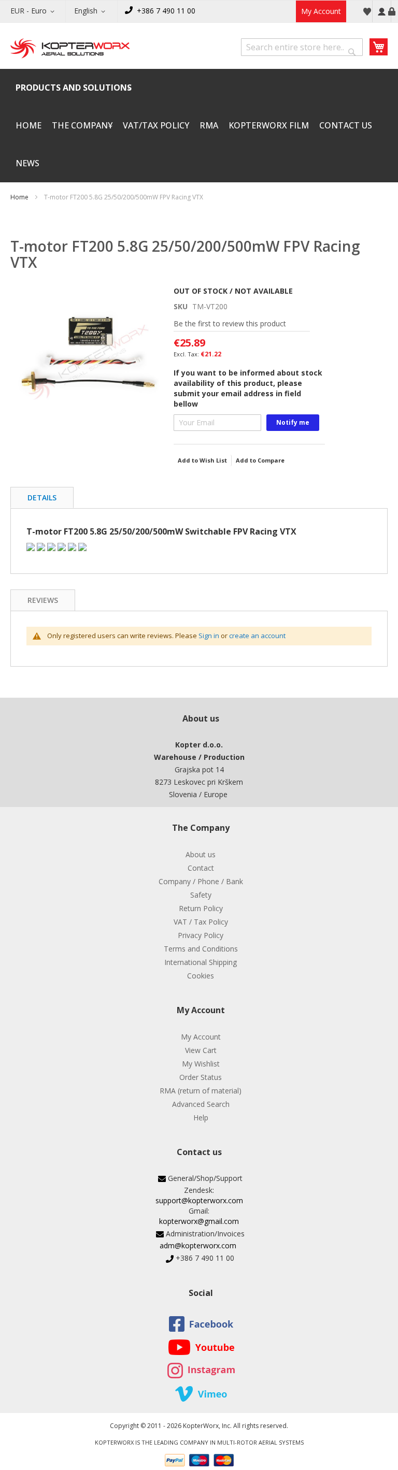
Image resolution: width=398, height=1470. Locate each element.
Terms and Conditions (201, 949)
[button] (34, 11)
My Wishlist (201, 1064)
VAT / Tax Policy (201, 922)
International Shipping (200, 962)
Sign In (381, 11)
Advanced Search (201, 1104)
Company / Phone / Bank (201, 881)
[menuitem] (74, 88)
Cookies (200, 976)
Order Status (200, 1077)
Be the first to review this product (230, 323)
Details (41, 497)
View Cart (201, 1050)
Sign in (208, 635)
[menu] (199, 125)
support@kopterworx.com (199, 1200)
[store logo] (70, 49)
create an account (257, 635)
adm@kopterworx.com (198, 1245)
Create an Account (392, 11)
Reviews (42, 600)
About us (201, 854)
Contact (201, 868)
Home (19, 197)
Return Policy (201, 908)
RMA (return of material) (200, 1091)
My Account (321, 11)
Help (200, 1117)
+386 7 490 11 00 (166, 11)
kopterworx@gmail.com (199, 1221)
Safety (200, 895)
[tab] (42, 497)
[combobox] (302, 47)
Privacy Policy (200, 935)
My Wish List (367, 11)
